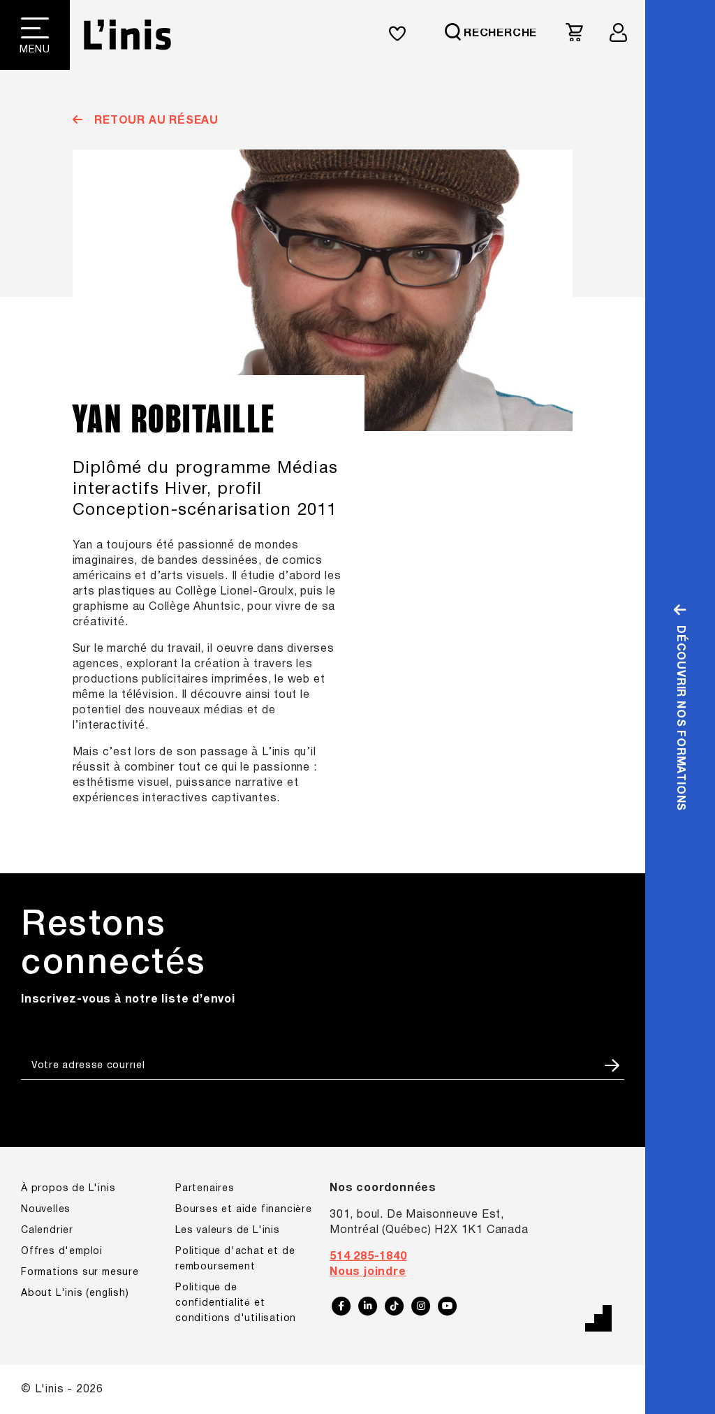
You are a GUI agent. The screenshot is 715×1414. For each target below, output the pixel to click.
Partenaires (205, 1188)
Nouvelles (46, 1209)
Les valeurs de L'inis (227, 1230)
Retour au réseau (155, 121)
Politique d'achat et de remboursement (235, 1259)
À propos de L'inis (68, 1188)
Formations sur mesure (80, 1272)
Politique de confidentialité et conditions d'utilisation (235, 1303)
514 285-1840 (368, 1257)
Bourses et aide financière (243, 1209)
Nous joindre (368, 1272)
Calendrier (47, 1230)
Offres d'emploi (62, 1251)
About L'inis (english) (75, 1293)
